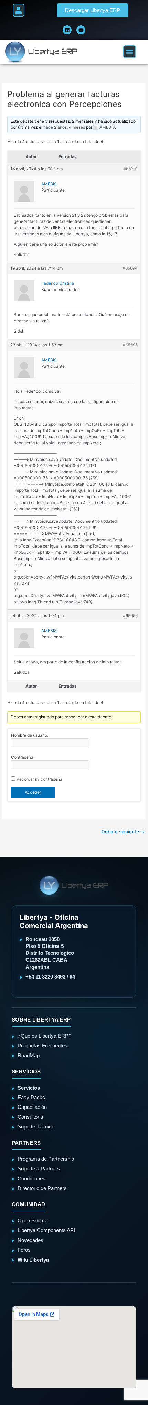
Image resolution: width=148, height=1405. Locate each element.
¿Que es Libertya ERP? (44, 1036)
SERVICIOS (26, 1071)
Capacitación (32, 1107)
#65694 (130, 268)
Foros (24, 1250)
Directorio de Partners (42, 1188)
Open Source (32, 1220)
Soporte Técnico (36, 1127)
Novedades (30, 1240)
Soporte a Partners (39, 1168)
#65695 (130, 344)
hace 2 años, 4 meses (64, 127)
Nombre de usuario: (29, 735)
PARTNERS (26, 1143)
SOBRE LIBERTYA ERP (41, 1020)
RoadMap (29, 1055)
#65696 (130, 615)
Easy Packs (31, 1097)
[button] (18, 10)
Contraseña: (22, 757)
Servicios (29, 1088)
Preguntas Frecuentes (42, 1045)
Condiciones (31, 1178)
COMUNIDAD (28, 1204)
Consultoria (30, 1117)
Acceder (33, 792)
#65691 (130, 168)
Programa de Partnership (46, 1159)
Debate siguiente (123, 831)
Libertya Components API (46, 1230)
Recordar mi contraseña (39, 779)
